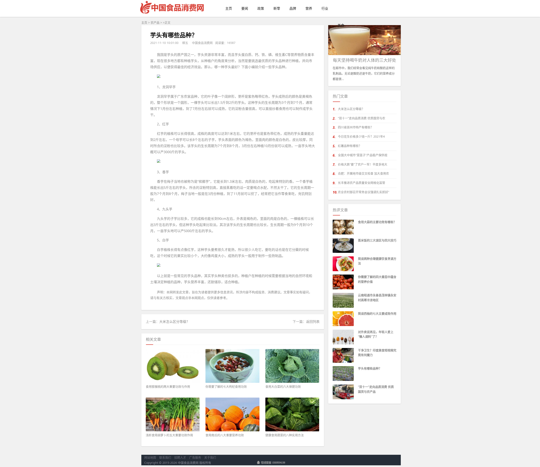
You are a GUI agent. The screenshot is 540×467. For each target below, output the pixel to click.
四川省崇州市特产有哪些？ (355, 127)
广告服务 (195, 457)
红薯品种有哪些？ (350, 146)
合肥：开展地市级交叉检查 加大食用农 (363, 173)
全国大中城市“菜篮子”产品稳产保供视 (362, 155)
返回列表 (313, 321)
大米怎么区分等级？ (174, 321)
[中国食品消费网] (172, 14)
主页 (144, 22)
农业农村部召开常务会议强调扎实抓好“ (363, 192)
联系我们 (165, 457)
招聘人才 (180, 457)
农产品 (155, 22)
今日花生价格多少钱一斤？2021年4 (361, 136)
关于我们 (210, 457)
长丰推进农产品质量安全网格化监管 (361, 183)
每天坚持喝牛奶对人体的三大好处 (364, 60)
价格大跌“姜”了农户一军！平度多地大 (362, 164)
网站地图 (150, 457)
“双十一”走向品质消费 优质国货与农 (361, 118)
